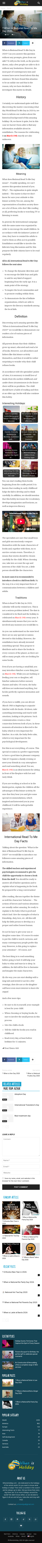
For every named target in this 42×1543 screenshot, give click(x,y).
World (9, 8)
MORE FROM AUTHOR (12, 1088)
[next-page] (7, 1126)
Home (3, 8)
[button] (3, 3)
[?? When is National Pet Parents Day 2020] (31, 1230)
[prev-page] (3, 1126)
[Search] (39, 3)
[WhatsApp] (35, 1519)
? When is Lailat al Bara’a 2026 (15, 1312)
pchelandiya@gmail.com (25, 1504)
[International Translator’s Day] (7, 1107)
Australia (11, 1536)
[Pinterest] (17, 1519)
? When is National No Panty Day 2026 (18, 1282)
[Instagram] (11, 1519)
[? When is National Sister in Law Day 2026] (7, 1383)
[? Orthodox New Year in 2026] (11, 1210)
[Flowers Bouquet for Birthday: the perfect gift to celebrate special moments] (7, 1355)
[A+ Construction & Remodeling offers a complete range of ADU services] (7, 1365)
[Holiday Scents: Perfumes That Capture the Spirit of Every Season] (7, 1344)
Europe (29, 1534)
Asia (35, 1534)
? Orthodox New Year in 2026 (14, 1272)
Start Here (7, 1534)
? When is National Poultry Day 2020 (33, 1074)
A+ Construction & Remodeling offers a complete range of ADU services (26, 1365)
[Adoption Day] (7, 1097)
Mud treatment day (23, 1116)
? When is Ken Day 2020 (11, 1073)
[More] (32, 43)
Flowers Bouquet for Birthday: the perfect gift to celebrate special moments (27, 1354)
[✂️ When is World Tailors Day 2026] (31, 1249)
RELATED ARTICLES (12, 1084)
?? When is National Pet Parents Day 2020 (19, 1302)
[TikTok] (23, 1519)
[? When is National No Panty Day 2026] (31, 1208)
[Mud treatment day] (7, 1118)
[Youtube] (21, 1525)
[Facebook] (5, 1519)
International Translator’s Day (27, 1105)
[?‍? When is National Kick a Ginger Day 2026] (7, 1394)
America (15, 1534)
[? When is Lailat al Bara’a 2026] (11, 1248)
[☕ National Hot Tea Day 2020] (11, 1229)
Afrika (17, 1536)
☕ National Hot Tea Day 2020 (14, 1292)
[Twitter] (29, 1519)
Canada (22, 1534)
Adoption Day (20, 1094)
